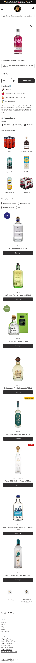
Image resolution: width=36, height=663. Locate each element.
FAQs (3, 625)
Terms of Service (6, 649)
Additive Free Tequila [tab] (9, 203)
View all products (7, 199)
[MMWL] (17, 9)
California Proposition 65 (9, 651)
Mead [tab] (19, 207)
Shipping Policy (6, 639)
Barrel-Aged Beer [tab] (25, 203)
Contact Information (7, 647)
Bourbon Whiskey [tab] (8, 207)
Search (3, 623)
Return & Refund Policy (8, 641)
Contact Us (5, 631)
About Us (4, 629)
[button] (33, 9)
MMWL (15, 659)
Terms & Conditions (7, 643)
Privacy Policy (5, 645)
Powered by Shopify (7, 661)
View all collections (8, 131)
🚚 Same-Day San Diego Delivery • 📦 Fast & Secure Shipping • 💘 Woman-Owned (18, 2)
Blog (2, 627)
